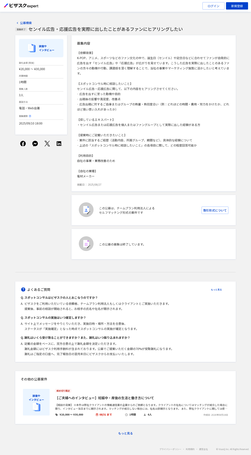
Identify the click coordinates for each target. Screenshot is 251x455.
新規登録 (237, 6)
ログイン (213, 6)
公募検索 (26, 23)
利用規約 (190, 449)
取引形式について (215, 210)
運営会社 (203, 449)
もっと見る (216, 289)
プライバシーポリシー (170, 449)
